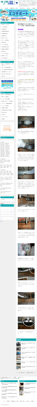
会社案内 (33, 8)
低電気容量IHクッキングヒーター (7, 71)
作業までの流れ (22, 8)
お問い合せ (28, 8)
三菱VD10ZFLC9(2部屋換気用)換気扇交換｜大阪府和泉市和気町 (30, 388)
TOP (6, 377)
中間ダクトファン (20, 29)
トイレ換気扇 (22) (4, 26)
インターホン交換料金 (5, 105)
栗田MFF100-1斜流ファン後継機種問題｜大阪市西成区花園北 (28, 357)
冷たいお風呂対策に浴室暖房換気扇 (7, 69)
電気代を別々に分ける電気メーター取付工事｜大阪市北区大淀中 (29, 392)
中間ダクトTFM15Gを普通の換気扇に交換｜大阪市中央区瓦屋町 (28, 367)
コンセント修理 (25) (5, 44)
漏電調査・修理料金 (5, 107)
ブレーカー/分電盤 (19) (5, 40)
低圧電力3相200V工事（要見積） (7, 110)
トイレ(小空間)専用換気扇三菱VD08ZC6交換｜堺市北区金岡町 (29, 384)
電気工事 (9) (4, 51)
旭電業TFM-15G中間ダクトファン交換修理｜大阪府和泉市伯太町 (32, 372)
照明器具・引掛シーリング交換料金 (7, 101)
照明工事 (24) (4, 42)
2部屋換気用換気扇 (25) (5, 31)
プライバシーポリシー (5, 116)
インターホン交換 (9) (5, 53)
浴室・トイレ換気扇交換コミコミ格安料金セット (7, 64)
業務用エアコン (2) (5, 55)
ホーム (2, 8)
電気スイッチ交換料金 (5, 96)
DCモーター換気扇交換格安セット (7, 67)
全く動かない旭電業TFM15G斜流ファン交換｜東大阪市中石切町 (28, 353)
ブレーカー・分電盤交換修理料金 (7, 103)
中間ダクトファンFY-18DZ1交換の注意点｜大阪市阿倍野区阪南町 (28, 343)
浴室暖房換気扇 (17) (5, 33)
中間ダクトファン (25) (5, 24)
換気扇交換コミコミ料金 (14, 8)
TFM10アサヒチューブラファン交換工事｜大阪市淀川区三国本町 (28, 362)
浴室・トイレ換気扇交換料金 (6, 94)
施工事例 (6, 8)
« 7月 (1, 221)
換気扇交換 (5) (4, 35)
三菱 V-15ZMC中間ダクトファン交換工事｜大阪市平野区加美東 (28, 348)
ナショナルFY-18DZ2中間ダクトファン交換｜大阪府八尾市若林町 (21, 372)
